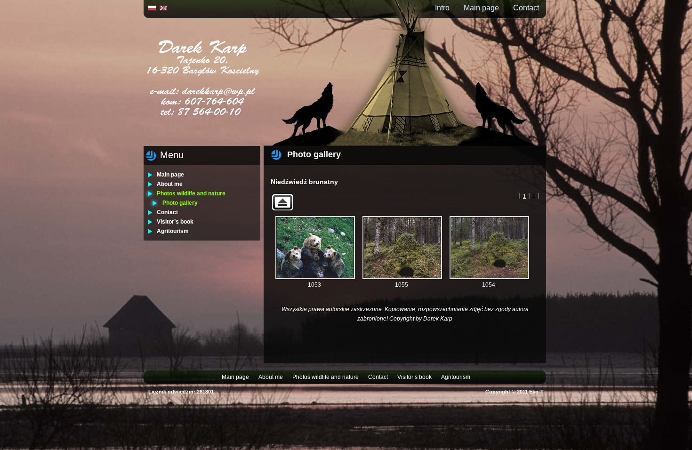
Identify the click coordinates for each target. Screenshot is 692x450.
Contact (526, 8)
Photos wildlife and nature (191, 193)
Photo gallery (180, 203)
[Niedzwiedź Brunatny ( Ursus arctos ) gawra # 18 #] (489, 247)
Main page (481, 8)
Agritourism (173, 231)
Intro (442, 8)
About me (170, 184)
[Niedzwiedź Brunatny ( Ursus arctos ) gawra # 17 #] (402, 247)
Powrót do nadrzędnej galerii (282, 202)
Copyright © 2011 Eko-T (514, 391)
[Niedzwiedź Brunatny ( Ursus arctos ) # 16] (315, 247)
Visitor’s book (175, 221)
